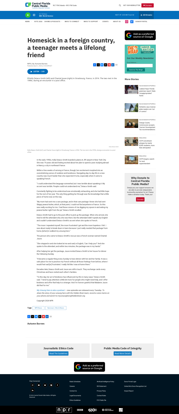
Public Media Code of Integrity (123, 348)
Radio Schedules (75, 381)
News (27, 21)
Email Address (132, 62)
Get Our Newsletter (131, 5)
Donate (148, 5)
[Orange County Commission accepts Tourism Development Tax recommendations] (131, 123)
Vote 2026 (38, 21)
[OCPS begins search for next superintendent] (131, 159)
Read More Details (123, 353)
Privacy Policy (101, 391)
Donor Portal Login (130, 381)
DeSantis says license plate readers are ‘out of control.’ (147, 109)
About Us (117, 21)
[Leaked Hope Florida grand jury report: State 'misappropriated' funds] (131, 89)
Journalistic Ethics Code (58, 348)
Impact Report (129, 391)
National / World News (56, 308)
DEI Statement (101, 386)
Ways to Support (91, 21)
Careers (72, 386)
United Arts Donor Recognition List (135, 386)
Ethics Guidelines (75, 400)
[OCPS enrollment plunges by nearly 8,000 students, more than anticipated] (131, 141)
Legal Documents (75, 395)
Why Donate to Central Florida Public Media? (140, 181)
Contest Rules (101, 395)
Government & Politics (147, 86)
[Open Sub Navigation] (31, 21)
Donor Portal (141, 21)
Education (142, 138)
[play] (28, 15)
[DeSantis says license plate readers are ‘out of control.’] (131, 107)
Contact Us (73, 391)
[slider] (37, 15)
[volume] (34, 15)
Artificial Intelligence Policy (105, 381)
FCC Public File (101, 400)
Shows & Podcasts (52, 21)
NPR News (38, 308)
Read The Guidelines (58, 353)
